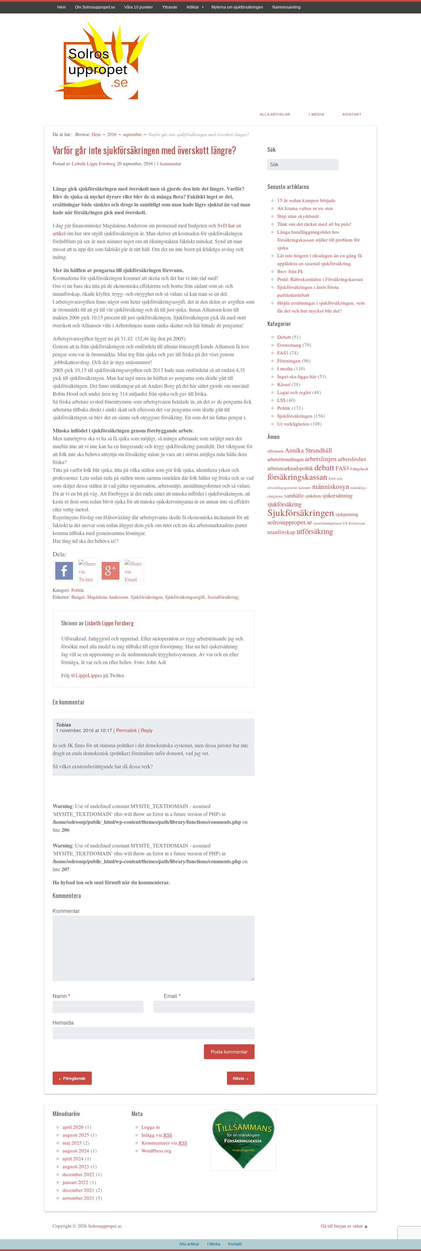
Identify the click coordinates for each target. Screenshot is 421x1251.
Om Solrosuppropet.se (95, 7)
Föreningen (289, 360)
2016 (111, 134)
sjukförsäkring (284, 504)
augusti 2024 (75, 1150)
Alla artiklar (275, 114)
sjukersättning (337, 495)
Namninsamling (286, 7)
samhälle (294, 495)
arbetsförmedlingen (285, 459)
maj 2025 (72, 1142)
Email (172, 996)
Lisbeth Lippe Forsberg (93, 163)
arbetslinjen (320, 458)
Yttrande (169, 7)
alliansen (275, 451)
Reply (147, 730)
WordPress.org (156, 1150)
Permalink (126, 730)
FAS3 (282, 352)
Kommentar (66, 911)
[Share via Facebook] (64, 579)
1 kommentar (169, 163)
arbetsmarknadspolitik (290, 468)
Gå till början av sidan (341, 1226)
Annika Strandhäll (308, 450)
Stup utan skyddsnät (298, 216)
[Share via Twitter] (87, 579)
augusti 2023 (75, 1166)
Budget (78, 597)
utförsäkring (315, 531)
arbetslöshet (352, 459)
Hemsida (63, 1022)
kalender (305, 487)
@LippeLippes (86, 675)
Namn (61, 996)
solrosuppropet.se (289, 522)
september (132, 134)
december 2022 (78, 1174)
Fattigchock (359, 468)
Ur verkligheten (293, 423)
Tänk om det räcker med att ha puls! (314, 223)
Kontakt (352, 114)
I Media (316, 114)
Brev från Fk (290, 271)
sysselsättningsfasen (327, 523)
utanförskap (281, 532)
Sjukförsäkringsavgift (185, 597)
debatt (324, 467)
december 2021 (78, 1190)
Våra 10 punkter (138, 7)
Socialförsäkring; (223, 597)
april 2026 (73, 1127)
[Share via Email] (133, 579)
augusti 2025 (75, 1134)
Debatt (284, 337)
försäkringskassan (297, 476)
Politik (77, 590)
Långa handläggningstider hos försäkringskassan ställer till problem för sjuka (318, 239)
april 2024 (73, 1158)
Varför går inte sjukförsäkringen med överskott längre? (144, 150)
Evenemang (289, 344)
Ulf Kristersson (354, 523)
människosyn (330, 486)
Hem (61, 7)
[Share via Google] (110, 579)
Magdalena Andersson (107, 597)
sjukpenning (346, 514)
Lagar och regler (294, 392)
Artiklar (192, 7)
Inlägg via (156, 1134)
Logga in (150, 1127)
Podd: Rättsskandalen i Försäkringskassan (320, 279)
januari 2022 (75, 1182)
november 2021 (78, 1197)
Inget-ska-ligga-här (296, 376)
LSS (281, 400)
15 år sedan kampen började (306, 200)
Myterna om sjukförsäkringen (237, 7)
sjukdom (313, 496)
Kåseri (283, 384)
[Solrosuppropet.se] (102, 100)
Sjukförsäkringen (146, 597)
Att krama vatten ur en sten (305, 208)
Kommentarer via (164, 1142)
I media (285, 368)
